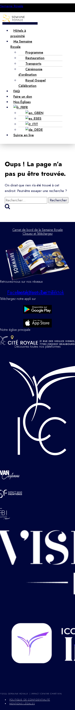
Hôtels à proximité (18, 33)
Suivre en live (23, 135)
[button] (20, 23)
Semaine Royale (11, 6)
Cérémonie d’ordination (30, 72)
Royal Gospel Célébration (32, 83)
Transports (33, 63)
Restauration (34, 58)
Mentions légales (22, 703)
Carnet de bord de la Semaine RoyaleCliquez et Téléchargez (37, 232)
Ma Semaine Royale (21, 44)
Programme (34, 52)
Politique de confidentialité (29, 700)
